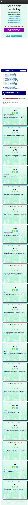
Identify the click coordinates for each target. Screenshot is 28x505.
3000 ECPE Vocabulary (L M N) (11, 82)
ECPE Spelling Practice (14, 20)
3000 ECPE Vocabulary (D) (10, 76)
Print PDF (8, 35)
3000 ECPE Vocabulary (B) (10, 74)
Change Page (21, 98)
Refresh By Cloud (14, 98)
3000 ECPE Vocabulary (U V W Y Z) (12, 88)
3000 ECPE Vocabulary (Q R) (11, 84)
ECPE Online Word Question (14, 18)
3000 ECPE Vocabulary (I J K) (11, 80)
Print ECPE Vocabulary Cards (14, 22)
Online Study (19, 35)
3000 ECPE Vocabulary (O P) (11, 83)
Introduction (23, 70)
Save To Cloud (6, 98)
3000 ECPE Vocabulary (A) (10, 73)
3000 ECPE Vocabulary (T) (10, 87)
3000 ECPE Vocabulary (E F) (11, 78)
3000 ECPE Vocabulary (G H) (11, 79)
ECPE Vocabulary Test (14, 14)
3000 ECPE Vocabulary (14, 12)
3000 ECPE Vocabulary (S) (10, 85)
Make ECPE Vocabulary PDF (14, 16)
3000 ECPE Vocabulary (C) (10, 75)
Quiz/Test (13, 35)
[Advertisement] (14, 53)
